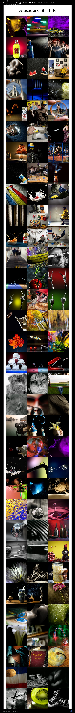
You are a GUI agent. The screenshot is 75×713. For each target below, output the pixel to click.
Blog (52, 2)
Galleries (32, 2)
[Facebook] (71, 711)
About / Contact (43, 2)
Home (25, 2)
